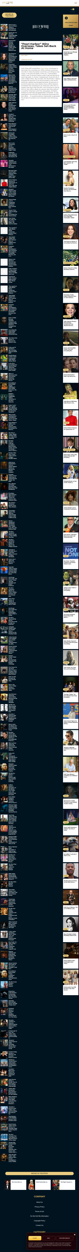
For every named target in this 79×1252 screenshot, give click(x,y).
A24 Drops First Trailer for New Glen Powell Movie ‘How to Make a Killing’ (13, 612)
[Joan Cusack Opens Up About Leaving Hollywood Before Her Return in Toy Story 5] (70, 711)
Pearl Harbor (45, 68)
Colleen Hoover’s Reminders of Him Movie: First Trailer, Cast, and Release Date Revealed (12, 789)
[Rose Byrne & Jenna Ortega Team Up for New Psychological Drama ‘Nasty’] (4, 126)
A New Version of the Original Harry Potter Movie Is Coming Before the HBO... (13, 640)
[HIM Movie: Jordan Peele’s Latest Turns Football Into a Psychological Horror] (4, 1062)
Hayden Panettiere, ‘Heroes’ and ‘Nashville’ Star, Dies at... (70, 189)
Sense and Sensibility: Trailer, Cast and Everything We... (70, 349)
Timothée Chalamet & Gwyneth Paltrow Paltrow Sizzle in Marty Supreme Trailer (13, 1024)
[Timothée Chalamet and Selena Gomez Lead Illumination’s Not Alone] (4, 163)
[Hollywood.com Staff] (71, 18)
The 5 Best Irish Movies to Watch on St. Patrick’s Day (13, 340)
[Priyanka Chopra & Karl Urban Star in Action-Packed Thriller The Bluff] (4, 477)
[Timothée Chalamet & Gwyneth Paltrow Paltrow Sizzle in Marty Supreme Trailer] (4, 1023)
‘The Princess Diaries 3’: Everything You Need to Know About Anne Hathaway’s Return (13, 58)
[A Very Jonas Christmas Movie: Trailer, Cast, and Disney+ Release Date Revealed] (4, 934)
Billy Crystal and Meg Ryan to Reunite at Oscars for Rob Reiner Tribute (13, 417)
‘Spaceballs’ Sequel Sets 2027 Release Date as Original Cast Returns (12, 240)
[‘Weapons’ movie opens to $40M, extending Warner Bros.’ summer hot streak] (4, 1043)
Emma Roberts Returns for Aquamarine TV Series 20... (70, 428)
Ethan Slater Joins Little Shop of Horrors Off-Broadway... (70, 456)
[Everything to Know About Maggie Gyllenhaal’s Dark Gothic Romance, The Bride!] (4, 385)
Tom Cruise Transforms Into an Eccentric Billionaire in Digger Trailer (12, 146)
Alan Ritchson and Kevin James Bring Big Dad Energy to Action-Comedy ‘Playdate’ (13, 698)
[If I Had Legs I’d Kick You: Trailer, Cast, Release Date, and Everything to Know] (4, 1033)
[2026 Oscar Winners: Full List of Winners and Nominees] (70, 897)
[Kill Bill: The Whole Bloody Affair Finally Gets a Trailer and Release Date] (4, 707)
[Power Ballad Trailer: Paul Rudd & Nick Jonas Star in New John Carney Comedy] (70, 951)
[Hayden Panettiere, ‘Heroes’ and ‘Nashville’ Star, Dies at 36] (70, 178)
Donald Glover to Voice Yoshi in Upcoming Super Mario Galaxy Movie (12, 358)
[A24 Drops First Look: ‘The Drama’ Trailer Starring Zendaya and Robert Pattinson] (4, 580)
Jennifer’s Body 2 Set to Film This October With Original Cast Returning (12, 118)
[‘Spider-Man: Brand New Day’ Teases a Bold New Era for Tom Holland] (4, 1091)
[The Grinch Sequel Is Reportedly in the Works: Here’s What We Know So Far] (70, 604)
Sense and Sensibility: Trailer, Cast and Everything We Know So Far (13, 136)
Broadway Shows (69, 156)
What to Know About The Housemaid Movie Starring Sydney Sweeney (13, 746)
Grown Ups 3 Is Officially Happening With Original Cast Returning (13, 35)
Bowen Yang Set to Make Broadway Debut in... (70, 268)
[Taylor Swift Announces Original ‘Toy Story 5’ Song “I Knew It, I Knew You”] (70, 817)
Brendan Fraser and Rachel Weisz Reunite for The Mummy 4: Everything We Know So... (13, 736)
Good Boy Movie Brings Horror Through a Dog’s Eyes (13, 1003)
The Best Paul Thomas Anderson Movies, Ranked (12, 867)
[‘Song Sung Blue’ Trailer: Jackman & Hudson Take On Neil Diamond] (4, 902)
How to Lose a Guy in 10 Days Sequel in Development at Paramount (13, 27)
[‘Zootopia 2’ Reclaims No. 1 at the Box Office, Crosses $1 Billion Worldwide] (4, 552)
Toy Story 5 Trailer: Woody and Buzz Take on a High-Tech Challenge (13, 435)
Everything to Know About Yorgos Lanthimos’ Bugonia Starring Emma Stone (13, 975)
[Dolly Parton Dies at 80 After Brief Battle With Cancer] (31, 1185)
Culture (66, 130)
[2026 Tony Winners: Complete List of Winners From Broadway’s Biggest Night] (70, 764)
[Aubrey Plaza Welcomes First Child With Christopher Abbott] (70, 205)
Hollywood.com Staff (26, 59)
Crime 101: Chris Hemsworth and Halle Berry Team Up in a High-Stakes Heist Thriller (13, 757)
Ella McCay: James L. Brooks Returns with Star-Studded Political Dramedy (12, 777)
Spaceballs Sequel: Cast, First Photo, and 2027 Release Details (13, 892)
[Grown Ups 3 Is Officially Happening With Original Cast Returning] (4, 35)
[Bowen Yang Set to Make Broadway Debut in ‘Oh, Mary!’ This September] (70, 258)
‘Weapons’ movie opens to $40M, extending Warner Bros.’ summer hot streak (13, 1044)
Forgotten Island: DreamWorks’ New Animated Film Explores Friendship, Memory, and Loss (13, 251)
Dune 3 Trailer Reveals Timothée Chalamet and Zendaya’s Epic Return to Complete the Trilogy (13, 322)
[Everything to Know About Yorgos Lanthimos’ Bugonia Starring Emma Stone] (4, 973)
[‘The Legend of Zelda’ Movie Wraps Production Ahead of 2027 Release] (4, 230)
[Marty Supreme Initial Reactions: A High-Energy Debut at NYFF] (4, 849)
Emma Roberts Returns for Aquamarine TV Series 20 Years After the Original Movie (13, 183)
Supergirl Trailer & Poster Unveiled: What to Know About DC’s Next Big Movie (13, 570)
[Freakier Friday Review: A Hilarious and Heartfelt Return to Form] (4, 1054)
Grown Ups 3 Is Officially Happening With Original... (70, 53)
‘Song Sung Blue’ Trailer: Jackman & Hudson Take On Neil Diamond (12, 903)
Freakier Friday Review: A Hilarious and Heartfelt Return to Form (13, 1054)
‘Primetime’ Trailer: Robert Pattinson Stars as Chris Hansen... (70, 296)
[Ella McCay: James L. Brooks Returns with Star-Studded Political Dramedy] (4, 776)
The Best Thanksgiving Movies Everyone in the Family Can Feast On (13, 621)
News (65, 73)
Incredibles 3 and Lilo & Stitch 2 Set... (70, 855)
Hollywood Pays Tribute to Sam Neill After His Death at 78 (13, 154)
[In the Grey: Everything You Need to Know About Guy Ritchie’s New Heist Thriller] (4, 366)
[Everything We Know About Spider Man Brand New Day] (4, 332)
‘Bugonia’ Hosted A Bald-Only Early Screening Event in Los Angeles (13, 767)
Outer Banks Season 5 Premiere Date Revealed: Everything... (71, 642)
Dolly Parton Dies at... (42, 1182)
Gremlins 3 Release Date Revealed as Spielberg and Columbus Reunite (12, 717)
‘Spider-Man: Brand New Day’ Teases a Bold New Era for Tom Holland (13, 1091)
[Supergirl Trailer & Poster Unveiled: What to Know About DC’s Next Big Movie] (4, 569)
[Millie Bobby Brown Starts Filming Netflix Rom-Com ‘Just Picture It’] (4, 876)
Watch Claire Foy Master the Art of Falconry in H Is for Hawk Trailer (13, 727)
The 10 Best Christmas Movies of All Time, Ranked (12, 505)
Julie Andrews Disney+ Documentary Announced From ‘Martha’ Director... (70, 323)
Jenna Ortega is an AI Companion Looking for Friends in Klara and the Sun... (12, 204)
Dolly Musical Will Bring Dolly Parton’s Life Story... (70, 402)
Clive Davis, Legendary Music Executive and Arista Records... (70, 536)
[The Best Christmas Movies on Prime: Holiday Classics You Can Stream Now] (4, 590)
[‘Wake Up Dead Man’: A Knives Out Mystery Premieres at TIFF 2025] (4, 924)
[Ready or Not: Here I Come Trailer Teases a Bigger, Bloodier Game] (4, 455)
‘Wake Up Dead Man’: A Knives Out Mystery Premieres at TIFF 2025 (13, 924)
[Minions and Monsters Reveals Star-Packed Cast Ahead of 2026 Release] (4, 262)
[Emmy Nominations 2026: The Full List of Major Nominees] (70, 365)
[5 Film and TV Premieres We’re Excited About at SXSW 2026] (4, 350)
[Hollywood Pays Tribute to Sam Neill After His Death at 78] (4, 155)
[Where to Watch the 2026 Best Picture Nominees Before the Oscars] (4, 376)
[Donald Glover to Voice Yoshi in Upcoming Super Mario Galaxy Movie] (4, 358)
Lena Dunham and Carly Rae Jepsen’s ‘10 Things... (70, 163)
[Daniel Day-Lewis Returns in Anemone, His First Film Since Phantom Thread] (4, 994)
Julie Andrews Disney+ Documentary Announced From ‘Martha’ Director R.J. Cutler (12, 107)
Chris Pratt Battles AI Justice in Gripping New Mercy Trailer (12, 601)
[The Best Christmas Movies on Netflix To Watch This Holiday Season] (4, 542)
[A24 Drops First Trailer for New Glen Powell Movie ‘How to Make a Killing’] (4, 611)
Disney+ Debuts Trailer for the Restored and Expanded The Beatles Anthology (12, 660)
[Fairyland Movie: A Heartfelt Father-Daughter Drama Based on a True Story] (4, 1011)
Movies (66, 47)
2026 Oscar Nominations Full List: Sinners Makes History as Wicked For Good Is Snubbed (13, 467)
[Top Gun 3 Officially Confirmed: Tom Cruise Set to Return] (70, 737)
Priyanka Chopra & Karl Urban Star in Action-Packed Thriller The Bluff (13, 478)
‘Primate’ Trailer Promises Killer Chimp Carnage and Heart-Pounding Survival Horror (13, 808)
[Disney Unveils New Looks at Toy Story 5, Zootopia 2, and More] (4, 966)
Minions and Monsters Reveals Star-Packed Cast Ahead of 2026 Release (12, 263)
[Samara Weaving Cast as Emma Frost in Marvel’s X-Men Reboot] (4, 89)
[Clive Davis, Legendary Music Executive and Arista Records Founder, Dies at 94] (70, 524)
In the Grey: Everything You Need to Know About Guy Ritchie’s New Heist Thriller (13, 367)
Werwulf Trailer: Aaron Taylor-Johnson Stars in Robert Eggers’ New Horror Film (13, 174)
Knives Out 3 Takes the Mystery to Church (12, 561)
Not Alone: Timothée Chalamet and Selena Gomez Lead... (69, 562)
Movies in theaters (9, 15)
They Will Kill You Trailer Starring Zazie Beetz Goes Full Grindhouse (13, 486)
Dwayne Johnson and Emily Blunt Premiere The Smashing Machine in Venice (12, 955)
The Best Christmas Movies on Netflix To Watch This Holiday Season (13, 543)
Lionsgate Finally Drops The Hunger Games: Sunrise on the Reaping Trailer (13, 630)
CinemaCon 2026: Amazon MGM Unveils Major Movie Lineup (12, 279)
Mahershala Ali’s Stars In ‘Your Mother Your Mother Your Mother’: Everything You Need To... (13, 79)
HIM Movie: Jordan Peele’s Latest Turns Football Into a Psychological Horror (13, 1063)
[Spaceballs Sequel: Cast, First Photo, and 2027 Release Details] (4, 892)
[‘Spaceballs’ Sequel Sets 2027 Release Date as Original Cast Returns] (4, 239)
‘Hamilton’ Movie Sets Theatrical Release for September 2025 (12, 1072)
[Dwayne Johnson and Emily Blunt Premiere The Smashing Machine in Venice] (4, 954)
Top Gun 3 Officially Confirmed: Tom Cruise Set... (70, 749)
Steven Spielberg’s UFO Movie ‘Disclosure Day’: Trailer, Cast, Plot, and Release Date (12, 525)
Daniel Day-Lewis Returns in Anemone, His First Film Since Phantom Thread (13, 995)
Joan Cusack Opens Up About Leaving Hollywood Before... (71, 722)
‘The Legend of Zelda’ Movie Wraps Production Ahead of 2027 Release (13, 231)
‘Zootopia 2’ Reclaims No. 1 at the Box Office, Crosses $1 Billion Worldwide (13, 553)
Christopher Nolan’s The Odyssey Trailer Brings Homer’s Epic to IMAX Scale (12, 514)
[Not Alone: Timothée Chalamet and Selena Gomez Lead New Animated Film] (70, 551)
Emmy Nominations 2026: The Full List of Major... (69, 375)
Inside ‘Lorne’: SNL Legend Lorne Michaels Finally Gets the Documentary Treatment (13, 409)
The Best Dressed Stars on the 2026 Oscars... (70, 881)
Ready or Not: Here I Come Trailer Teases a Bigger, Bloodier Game (13, 455)
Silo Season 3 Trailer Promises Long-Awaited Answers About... (70, 802)
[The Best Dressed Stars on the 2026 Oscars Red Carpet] (70, 871)
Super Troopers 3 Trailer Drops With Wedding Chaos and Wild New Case (13, 271)
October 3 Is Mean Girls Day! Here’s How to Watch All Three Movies (12, 858)
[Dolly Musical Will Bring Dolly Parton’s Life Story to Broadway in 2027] (70, 391)
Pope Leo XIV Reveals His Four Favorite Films (12, 679)
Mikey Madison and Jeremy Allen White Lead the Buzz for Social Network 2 (13, 1100)
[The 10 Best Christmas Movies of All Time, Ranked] (4, 505)
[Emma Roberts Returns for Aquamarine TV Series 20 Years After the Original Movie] (4, 182)
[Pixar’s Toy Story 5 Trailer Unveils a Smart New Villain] (4, 687)
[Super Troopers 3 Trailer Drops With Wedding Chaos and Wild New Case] (4, 271)
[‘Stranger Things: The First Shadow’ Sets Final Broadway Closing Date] (70, 684)
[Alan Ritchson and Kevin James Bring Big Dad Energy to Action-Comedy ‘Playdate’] (4, 697)
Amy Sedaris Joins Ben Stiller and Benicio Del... (70, 79)
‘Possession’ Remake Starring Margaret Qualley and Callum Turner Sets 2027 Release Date (12, 45)
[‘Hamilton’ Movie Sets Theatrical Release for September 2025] (4, 1072)
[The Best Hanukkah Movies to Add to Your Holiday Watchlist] (4, 534)
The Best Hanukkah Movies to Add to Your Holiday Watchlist (13, 534)
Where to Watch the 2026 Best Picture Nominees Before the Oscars (13, 377)
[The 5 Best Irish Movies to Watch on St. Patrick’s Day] (4, 340)
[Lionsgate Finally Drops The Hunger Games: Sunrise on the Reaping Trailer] (4, 629)
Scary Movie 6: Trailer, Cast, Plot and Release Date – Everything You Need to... (13, 426)
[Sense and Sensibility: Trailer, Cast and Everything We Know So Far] (4, 135)
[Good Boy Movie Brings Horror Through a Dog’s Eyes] (4, 1003)
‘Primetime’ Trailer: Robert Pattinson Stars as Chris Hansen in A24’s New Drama (13, 68)
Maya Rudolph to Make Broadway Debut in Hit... (70, 934)
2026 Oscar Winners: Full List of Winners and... (71, 908)
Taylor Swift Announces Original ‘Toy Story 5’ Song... (70, 829)
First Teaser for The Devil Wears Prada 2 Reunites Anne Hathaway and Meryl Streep (13, 671)
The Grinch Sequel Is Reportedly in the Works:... (69, 616)
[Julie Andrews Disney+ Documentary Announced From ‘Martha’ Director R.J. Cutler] (4, 105)
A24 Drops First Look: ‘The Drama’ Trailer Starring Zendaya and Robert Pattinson (13, 581)
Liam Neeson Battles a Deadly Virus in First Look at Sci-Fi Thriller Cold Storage (13, 1083)
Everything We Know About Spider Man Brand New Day (13, 332)
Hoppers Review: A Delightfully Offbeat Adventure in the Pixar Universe (12, 398)
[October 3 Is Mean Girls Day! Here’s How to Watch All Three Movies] (4, 857)
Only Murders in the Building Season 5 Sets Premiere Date (13, 1118)
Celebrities (67, 183)
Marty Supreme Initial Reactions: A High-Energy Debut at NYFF (13, 849)
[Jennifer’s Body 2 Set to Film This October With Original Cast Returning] (4, 117)
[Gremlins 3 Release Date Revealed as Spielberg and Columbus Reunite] (4, 717)
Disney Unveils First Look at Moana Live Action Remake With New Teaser (13, 650)
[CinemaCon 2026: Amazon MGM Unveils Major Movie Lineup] (4, 279)
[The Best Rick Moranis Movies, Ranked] (4, 884)
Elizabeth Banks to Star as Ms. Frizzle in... (70, 482)
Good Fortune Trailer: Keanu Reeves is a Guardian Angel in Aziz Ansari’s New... (13, 1128)
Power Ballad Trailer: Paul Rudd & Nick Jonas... (69, 962)
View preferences (64, 1238)
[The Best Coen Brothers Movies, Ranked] (4, 984)
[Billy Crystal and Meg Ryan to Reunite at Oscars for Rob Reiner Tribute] (4, 417)
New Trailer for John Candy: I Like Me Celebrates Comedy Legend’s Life (13, 945)
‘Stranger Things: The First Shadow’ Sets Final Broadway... (70, 696)
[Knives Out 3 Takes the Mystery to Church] (4, 561)
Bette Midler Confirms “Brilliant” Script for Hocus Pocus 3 (13, 799)
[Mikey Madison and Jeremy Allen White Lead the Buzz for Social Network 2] (4, 1099)
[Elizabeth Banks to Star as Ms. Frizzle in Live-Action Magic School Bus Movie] (4, 192)
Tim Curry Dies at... (17, 1182)
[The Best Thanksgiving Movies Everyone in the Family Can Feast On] (4, 620)
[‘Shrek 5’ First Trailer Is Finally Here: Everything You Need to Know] (4, 213)
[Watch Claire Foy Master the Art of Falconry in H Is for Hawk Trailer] (4, 727)
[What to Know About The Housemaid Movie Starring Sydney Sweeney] (4, 745)
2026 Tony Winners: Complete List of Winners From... (71, 776)
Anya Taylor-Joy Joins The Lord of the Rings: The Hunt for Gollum (13, 221)
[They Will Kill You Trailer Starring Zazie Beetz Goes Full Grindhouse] (4, 486)
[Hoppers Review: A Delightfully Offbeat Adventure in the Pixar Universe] (4, 396)
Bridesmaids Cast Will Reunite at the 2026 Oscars (70, 988)
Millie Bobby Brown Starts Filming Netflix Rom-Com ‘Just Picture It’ (13, 876)
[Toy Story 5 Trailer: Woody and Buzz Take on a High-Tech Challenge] (4, 435)
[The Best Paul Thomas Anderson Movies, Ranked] (4, 866)
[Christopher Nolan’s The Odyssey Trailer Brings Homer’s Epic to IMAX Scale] (4, 513)
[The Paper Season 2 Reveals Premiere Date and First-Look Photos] (56, 1185)
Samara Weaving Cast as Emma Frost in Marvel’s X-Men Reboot (13, 89)
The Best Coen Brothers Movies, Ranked (13, 984)
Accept (35, 1238)
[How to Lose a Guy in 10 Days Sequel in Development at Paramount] (4, 27)
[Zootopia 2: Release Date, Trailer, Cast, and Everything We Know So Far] (4, 1109)
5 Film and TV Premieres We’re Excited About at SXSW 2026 (13, 350)
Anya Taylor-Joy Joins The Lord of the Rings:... (70, 668)
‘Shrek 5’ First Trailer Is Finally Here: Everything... (70, 589)
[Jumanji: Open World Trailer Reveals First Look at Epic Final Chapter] (4, 97)
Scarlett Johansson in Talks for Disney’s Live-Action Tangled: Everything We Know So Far (13, 830)
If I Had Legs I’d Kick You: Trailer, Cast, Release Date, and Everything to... (13, 1034)
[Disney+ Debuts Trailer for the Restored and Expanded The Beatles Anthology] (4, 658)
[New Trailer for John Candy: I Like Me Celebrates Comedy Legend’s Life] (4, 944)
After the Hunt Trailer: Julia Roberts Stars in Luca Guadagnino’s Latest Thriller (12, 1158)
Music (66, 529)
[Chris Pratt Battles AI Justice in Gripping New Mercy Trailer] (4, 601)
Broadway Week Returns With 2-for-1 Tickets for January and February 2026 (13, 497)
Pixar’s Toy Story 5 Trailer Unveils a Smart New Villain (12, 687)
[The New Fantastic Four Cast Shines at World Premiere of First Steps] (4, 1137)
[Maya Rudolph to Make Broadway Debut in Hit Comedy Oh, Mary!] (70, 924)
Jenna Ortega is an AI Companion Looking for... (70, 508)
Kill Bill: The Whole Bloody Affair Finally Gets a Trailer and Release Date (12, 708)
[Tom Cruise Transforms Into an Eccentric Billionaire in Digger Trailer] (4, 145)
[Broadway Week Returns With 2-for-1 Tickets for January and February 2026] (4, 496)
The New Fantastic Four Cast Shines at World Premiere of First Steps (13, 1137)
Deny (48, 1238)
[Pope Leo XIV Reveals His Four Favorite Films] (4, 679)
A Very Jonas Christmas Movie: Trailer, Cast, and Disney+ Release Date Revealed (12, 935)
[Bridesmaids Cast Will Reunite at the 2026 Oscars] (70, 977)
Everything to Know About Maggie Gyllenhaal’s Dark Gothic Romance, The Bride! (12, 387)
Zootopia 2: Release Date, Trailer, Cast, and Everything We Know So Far (13, 1110)
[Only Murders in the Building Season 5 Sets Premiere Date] (4, 1119)
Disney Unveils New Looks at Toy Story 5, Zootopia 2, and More (13, 965)
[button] (75, 1235)
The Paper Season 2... (66, 1182)
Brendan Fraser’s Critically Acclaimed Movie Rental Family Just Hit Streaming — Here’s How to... (13, 445)
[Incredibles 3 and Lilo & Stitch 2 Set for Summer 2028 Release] (70, 844)
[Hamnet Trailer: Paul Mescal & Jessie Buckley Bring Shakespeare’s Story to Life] (4, 839)
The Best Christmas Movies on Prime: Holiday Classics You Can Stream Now (13, 592)
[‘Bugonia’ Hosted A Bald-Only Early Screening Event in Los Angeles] (4, 766)
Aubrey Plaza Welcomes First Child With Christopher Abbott (70, 216)
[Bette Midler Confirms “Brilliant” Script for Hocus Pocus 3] (4, 799)
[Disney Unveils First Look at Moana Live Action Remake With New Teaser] (4, 649)
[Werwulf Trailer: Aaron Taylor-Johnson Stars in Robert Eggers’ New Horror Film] (4, 173)
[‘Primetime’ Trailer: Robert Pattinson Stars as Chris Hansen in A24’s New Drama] (4, 67)
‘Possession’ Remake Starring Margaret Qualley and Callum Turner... (70, 107)
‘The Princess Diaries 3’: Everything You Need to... (70, 242)
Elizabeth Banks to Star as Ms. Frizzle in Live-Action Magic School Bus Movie (12, 193)
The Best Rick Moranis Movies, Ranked (12, 884)
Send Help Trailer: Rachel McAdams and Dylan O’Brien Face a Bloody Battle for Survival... (13, 819)
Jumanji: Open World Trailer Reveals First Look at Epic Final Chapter (12, 97)
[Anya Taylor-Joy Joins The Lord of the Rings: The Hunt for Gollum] (4, 221)
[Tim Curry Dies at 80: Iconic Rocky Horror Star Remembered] (7, 1185)
